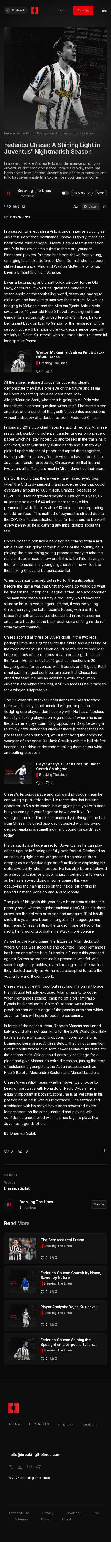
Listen (93, 206)
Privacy (47, 1513)
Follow (99, 1204)
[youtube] (29, 1466)
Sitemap (21, 1519)
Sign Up (83, 10)
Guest (66, 1519)
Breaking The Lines (34, 190)
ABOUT (88, 1425)
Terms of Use (18, 1513)
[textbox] (55, 683)
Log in (62, 10)
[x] (10, 1466)
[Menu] (104, 10)
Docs (45, 1519)
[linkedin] (20, 1466)
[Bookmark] (23, 206)
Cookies (73, 1513)
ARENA (14, 1424)
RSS (96, 1513)
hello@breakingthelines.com (34, 1454)
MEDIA (63, 1425)
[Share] (105, 206)
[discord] (38, 1466)
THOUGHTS (39, 1424)
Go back (18, 10)
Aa (75, 206)
